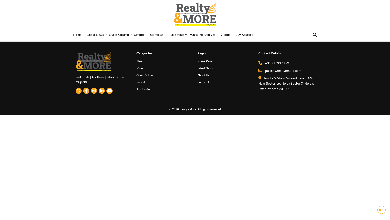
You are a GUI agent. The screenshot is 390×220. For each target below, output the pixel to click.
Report (140, 82)
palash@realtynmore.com (282, 71)
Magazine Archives (203, 34)
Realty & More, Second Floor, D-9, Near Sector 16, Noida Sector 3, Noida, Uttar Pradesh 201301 (286, 84)
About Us (203, 75)
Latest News (95, 34)
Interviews (156, 34)
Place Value (176, 34)
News (140, 61)
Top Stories (143, 89)
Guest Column (119, 34)
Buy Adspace (244, 34)
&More (139, 34)
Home (77, 34)
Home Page (204, 61)
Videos (225, 34)
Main (139, 68)
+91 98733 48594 (277, 63)
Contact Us (204, 82)
